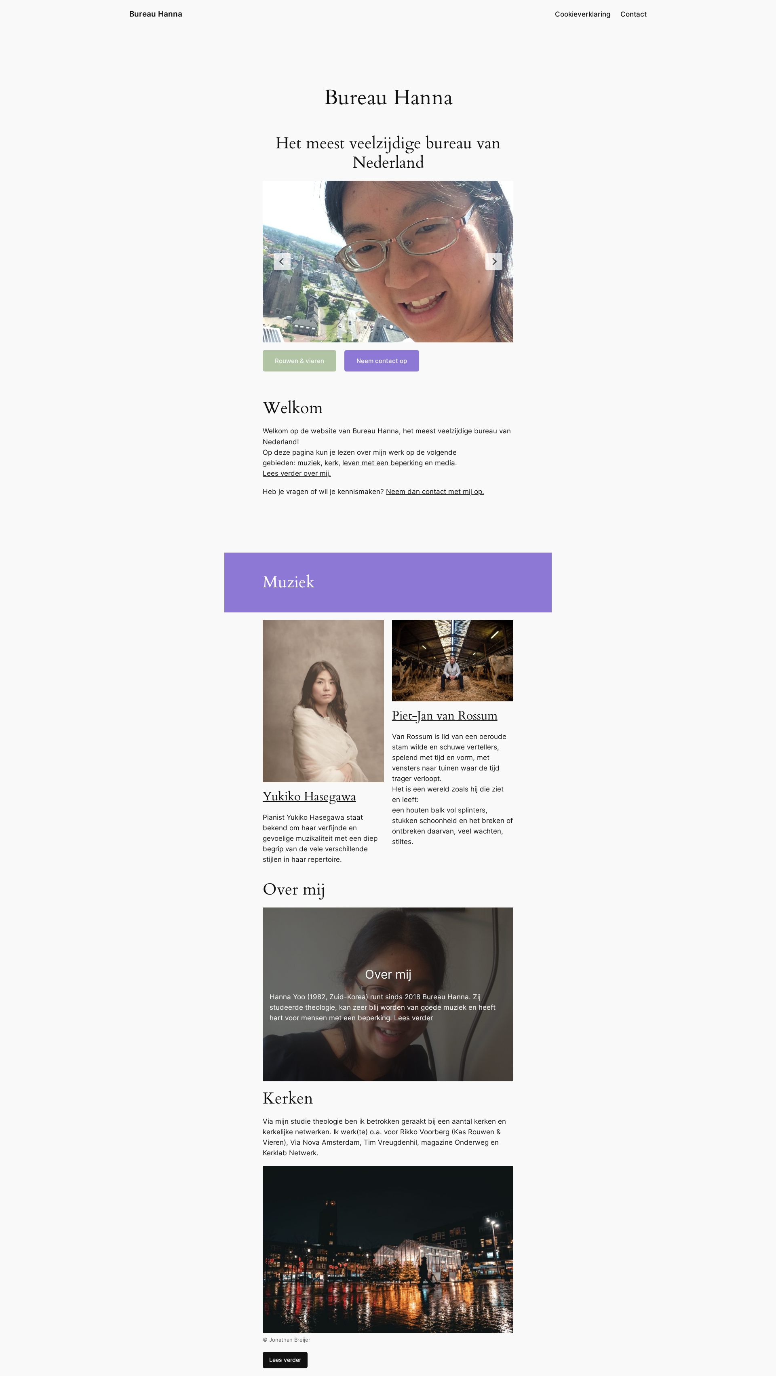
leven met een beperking (382, 463)
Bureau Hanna (155, 14)
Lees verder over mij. (297, 473)
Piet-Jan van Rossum (445, 716)
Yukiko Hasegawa (309, 797)
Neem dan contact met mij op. (435, 492)
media (445, 463)
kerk (331, 463)
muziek (309, 463)
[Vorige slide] (282, 261)
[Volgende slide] (493, 261)
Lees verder (413, 1018)
